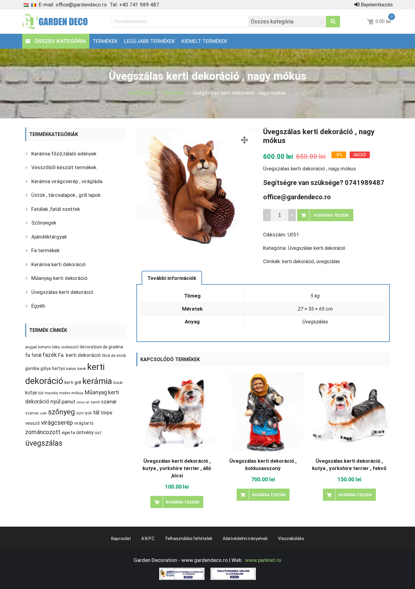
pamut (68, 402)
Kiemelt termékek (204, 41)
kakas (71, 369)
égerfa (68, 432)
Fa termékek (45, 250)
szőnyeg (61, 412)
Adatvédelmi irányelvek (245, 538)
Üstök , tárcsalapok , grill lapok (66, 195)
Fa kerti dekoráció (79, 355)
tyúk (88, 413)
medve (64, 393)
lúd (40, 393)
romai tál (83, 402)
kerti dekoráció (298, 261)
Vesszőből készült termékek (63, 167)
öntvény (85, 432)
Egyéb (38, 306)
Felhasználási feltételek (189, 538)
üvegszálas (328, 261)
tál (96, 412)
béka (56, 347)
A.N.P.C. (148, 538)
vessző (32, 423)
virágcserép (57, 422)
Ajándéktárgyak (49, 237)
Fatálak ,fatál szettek (55, 209)
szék (43, 413)
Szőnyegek (43, 223)
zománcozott (42, 432)
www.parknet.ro (263, 560)
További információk (171, 278)
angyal (31, 347)
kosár (118, 383)
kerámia (97, 381)
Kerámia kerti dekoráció (58, 264)
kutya (31, 393)
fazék (50, 355)
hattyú (58, 368)
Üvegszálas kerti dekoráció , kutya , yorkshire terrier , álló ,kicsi (176, 468)
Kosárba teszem (331, 215)
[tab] (172, 278)
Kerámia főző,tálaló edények (63, 154)
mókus (77, 393)
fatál (36, 355)
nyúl (55, 401)
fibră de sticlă (114, 355)
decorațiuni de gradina (101, 346)
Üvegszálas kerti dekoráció (316, 248)
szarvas (32, 413)
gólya (45, 368)
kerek (81, 369)
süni (80, 413)
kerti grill (72, 382)
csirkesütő (69, 347)
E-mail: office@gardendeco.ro (73, 5)
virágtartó (84, 423)
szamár (109, 402)
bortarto (44, 347)
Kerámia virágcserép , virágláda (66, 181)
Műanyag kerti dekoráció (59, 278)
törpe (106, 413)
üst (98, 432)
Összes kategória (59, 41)
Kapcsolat (121, 538)
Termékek (105, 41)
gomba (32, 368)
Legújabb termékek (149, 41)
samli (95, 402)
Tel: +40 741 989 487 (134, 5)
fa (27, 355)
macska (51, 393)
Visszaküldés (291, 538)
